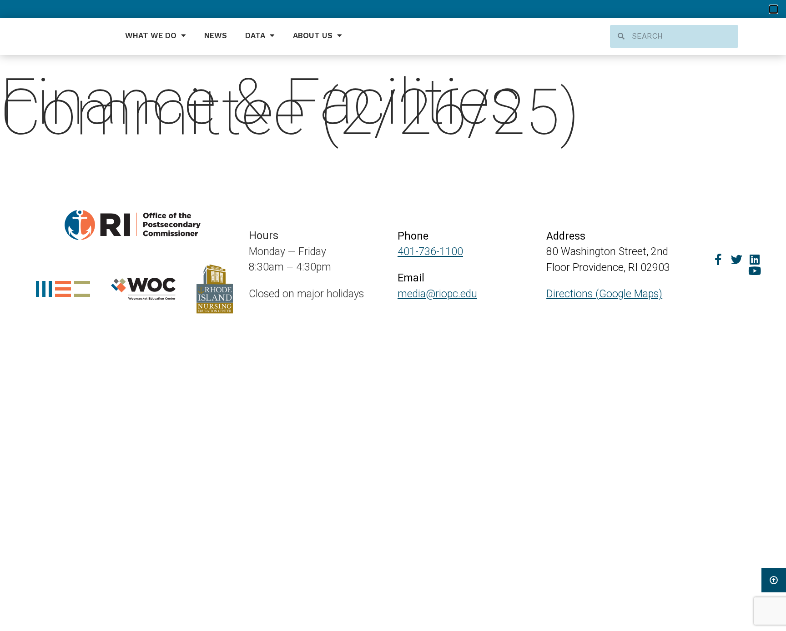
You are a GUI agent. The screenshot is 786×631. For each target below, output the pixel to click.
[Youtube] (755, 270)
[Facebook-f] (718, 259)
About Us (313, 35)
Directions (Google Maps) (604, 294)
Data (255, 35)
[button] (773, 9)
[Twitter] (736, 259)
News (215, 35)
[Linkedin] (755, 259)
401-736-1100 (430, 251)
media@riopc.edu (437, 294)
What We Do (150, 35)
